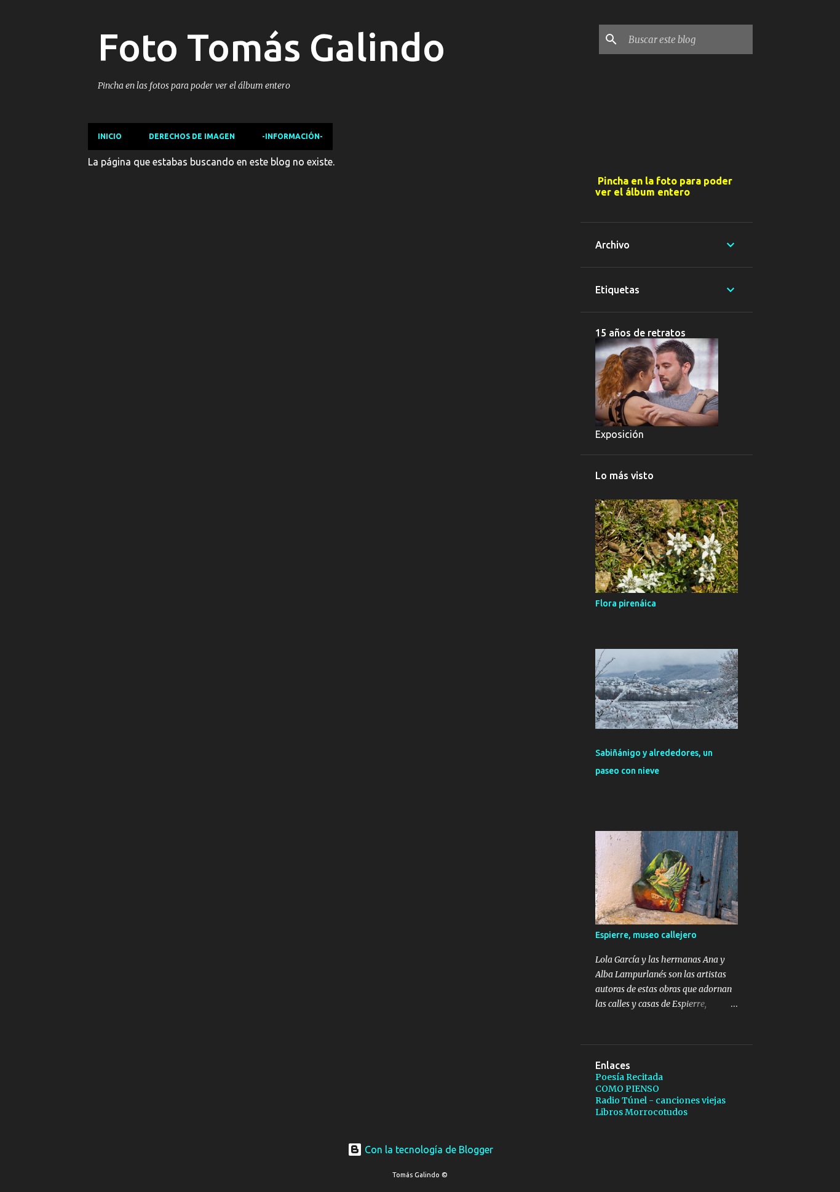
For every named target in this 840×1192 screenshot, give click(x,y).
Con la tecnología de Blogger (427, 1149)
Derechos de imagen (192, 136)
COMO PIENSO (627, 1088)
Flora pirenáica (625, 603)
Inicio (110, 136)
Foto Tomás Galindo (271, 46)
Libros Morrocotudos (641, 1112)
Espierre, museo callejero (646, 935)
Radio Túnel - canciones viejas (660, 1100)
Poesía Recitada (629, 1077)
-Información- (292, 136)
